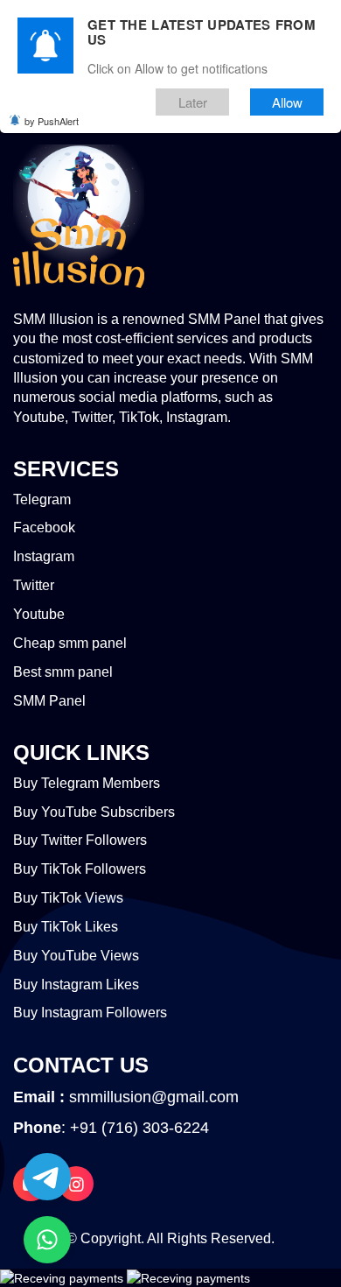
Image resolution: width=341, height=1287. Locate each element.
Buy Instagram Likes (76, 984)
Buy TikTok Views (68, 897)
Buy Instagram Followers (90, 1012)
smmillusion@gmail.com (154, 1097)
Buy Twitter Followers (80, 840)
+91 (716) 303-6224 (139, 1127)
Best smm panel (63, 672)
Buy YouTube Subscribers (94, 812)
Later (192, 102)
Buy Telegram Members (86, 783)
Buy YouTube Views (76, 955)
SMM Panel (49, 700)
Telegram (42, 499)
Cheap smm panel (70, 643)
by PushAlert (51, 121)
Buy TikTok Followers (79, 869)
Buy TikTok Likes (65, 926)
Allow (287, 102)
